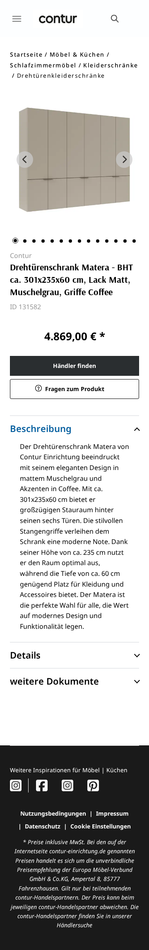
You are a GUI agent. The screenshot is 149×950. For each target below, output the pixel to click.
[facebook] (42, 785)
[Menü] (16, 18)
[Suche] (114, 18)
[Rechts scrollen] (124, 159)
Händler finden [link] (74, 366)
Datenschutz (42, 826)
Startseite (26, 54)
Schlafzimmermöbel (43, 65)
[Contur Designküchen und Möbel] (58, 18)
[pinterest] (93, 785)
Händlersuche (74, 925)
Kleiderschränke (110, 65)
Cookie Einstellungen (100, 826)
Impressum (112, 813)
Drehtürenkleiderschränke (61, 75)
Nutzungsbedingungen (53, 813)
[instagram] (16, 785)
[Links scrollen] (25, 159)
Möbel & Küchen (77, 54)
